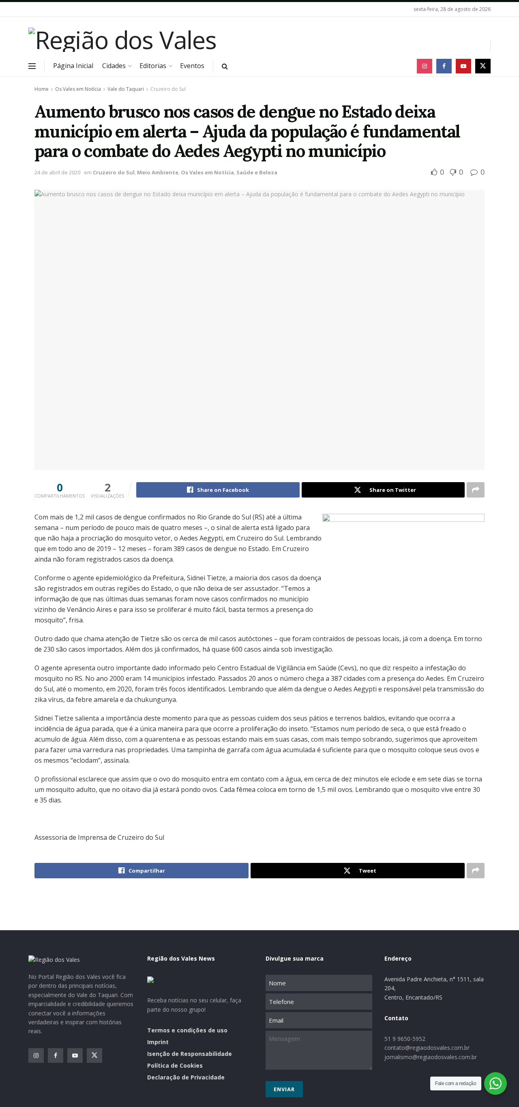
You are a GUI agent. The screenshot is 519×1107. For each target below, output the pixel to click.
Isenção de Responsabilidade (189, 1054)
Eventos (192, 65)
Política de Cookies (175, 1065)
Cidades (114, 65)
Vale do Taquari (125, 89)
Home (41, 89)
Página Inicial (73, 65)
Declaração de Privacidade (186, 1077)
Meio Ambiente (157, 172)
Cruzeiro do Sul (168, 89)
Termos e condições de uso (187, 1030)
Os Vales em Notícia (78, 89)
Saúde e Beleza (256, 172)
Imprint (158, 1042)
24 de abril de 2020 (57, 172)
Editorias (152, 65)
